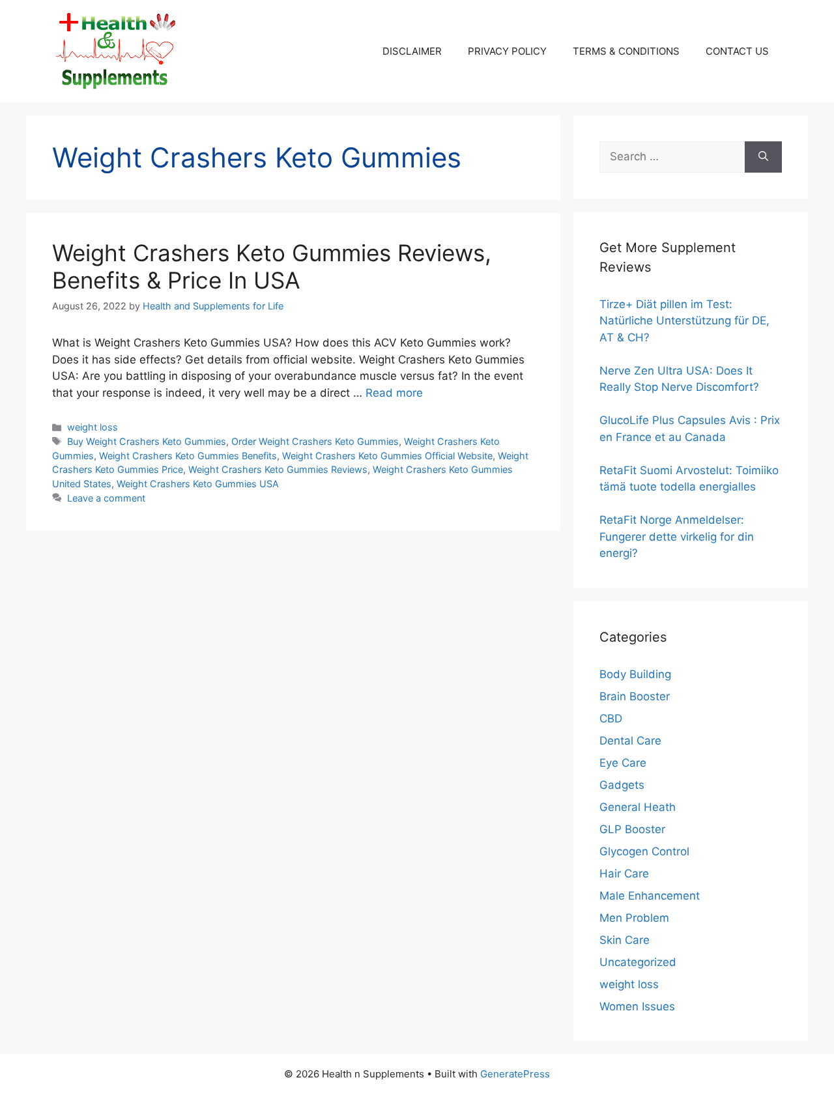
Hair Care (624, 873)
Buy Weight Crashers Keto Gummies (146, 441)
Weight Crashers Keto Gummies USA (198, 483)
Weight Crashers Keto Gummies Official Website (387, 455)
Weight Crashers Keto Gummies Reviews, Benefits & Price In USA (271, 266)
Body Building (635, 674)
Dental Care (630, 740)
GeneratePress (515, 1074)
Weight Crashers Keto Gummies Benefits (188, 455)
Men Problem (634, 917)
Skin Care (624, 939)
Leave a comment (106, 498)
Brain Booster (634, 696)
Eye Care (622, 762)
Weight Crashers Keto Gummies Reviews (277, 469)
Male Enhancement (649, 895)
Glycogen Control (644, 851)
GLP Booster (632, 829)
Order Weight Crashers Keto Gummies (315, 441)
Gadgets (621, 784)
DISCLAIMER (412, 51)
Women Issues (637, 1006)
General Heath (637, 807)
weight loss (92, 427)
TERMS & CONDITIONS (626, 51)
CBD (610, 718)
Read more (394, 392)
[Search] (763, 157)
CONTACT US (737, 51)
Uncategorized (637, 962)
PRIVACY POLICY (507, 51)
